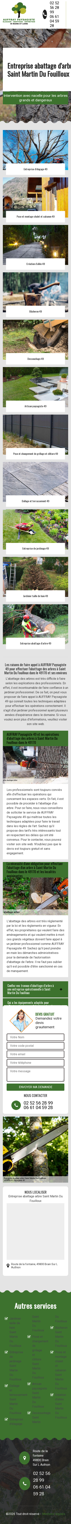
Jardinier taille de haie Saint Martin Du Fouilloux (15, 1332)
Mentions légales (53, 1514)
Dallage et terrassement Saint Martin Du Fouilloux (15, 1399)
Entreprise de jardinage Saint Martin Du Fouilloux (15, 1365)
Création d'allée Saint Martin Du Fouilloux (60, 1406)
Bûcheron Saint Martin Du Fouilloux (60, 1337)
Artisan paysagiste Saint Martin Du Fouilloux (37, 1395)
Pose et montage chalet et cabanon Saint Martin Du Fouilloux (60, 1370)
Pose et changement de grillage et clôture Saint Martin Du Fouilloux (37, 1357)
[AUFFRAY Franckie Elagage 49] (19, 13)
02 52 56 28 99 (54, 7)
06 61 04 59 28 (54, 21)
